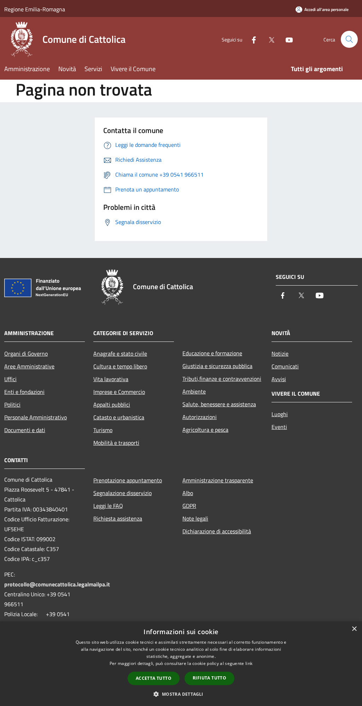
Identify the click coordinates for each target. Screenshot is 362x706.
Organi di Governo (26, 353)
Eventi (279, 427)
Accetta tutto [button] (153, 678)
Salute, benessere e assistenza (219, 404)
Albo (187, 493)
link (248, 663)
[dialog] (181, 663)
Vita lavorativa (110, 379)
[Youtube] (286, 39)
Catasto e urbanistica (118, 417)
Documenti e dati (24, 430)
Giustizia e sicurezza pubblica (217, 366)
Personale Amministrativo (35, 417)
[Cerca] (349, 39)
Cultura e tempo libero (120, 366)
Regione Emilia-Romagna (34, 9)
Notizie (280, 353)
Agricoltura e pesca (205, 429)
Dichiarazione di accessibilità (216, 531)
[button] (181, 694)
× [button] (354, 629)
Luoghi (280, 414)
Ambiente (194, 391)
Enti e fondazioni (24, 392)
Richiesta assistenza (117, 518)
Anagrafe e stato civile (120, 353)
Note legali (195, 518)
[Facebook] (251, 39)
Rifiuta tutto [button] (209, 678)
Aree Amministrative (29, 366)
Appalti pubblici (111, 404)
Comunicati (285, 366)
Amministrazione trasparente (217, 480)
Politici (12, 404)
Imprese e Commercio (119, 392)
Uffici (10, 379)
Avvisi (279, 379)
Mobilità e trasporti (116, 442)
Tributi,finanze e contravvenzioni (221, 378)
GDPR (189, 505)
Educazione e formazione (212, 353)
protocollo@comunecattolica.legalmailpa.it (57, 584)
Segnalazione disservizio (122, 493)
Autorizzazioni (199, 417)
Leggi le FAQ (108, 505)
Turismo (102, 430)
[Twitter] (269, 39)
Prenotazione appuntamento (127, 480)
